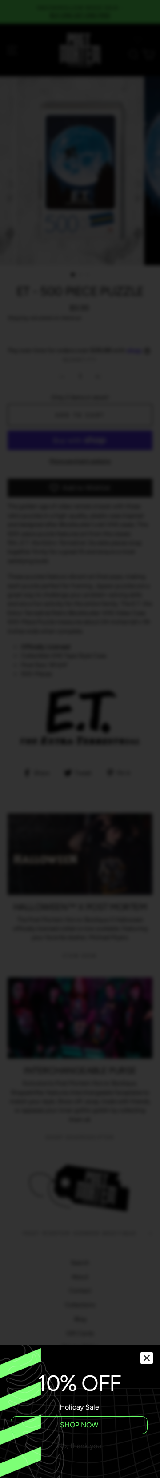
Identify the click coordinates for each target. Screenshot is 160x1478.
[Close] (146, 1358)
